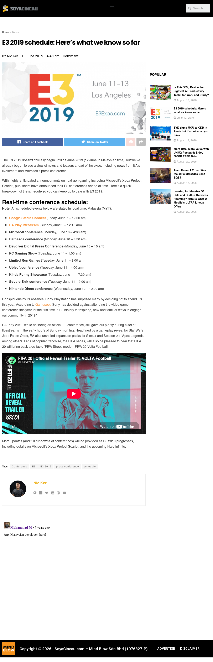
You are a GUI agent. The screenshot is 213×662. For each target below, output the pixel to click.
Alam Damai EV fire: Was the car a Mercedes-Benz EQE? (190, 173)
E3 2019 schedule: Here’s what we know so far (190, 110)
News (15, 32)
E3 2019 (45, 466)
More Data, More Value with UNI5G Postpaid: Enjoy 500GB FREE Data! (191, 152)
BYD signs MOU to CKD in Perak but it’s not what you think (191, 131)
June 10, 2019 (185, 117)
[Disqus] (74, 572)
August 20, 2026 (186, 161)
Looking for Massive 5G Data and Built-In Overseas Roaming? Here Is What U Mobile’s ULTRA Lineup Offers (191, 198)
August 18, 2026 (186, 100)
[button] (112, 7)
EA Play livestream (24, 224)
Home (5, 32)
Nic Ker (40, 483)
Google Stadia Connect (27, 217)
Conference (19, 466)
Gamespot (43, 304)
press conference (67, 466)
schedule (90, 466)
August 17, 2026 (186, 183)
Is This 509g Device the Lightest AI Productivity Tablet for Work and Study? (191, 91)
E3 (34, 466)
